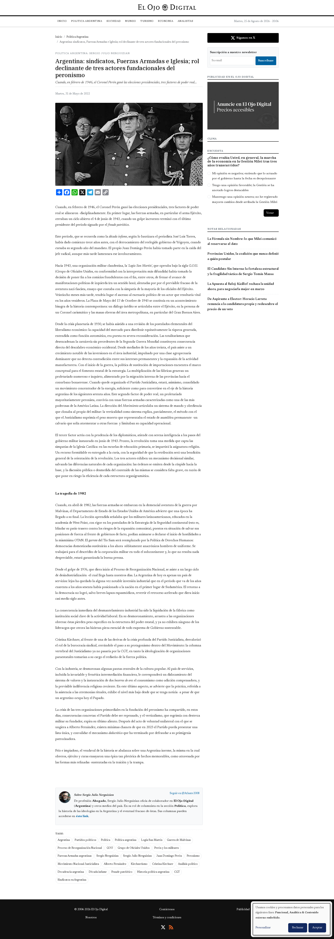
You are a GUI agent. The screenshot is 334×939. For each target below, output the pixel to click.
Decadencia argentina (71, 872)
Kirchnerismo (139, 864)
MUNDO (130, 21)
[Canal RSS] (171, 927)
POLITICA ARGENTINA (86, 21)
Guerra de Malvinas (179, 840)
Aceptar (317, 927)
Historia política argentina (153, 872)
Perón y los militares (166, 848)
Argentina (64, 840)
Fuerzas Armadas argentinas (75, 856)
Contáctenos (167, 909)
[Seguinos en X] (163, 927)
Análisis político (188, 864)
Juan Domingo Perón (169, 856)
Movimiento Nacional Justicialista (78, 864)
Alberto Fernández (115, 864)
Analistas (185, 21)
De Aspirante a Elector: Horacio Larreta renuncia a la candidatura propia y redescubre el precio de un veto (242, 304)
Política (105, 840)
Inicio (62, 21)
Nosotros (91, 917)
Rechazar (297, 927)
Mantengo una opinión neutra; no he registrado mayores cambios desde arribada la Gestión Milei (245, 199)
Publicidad (243, 909)
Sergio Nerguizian (107, 856)
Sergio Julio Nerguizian (137, 856)
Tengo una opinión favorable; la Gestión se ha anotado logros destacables (243, 188)
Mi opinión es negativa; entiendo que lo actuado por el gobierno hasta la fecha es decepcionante (244, 176)
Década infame (98, 872)
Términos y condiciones (167, 917)
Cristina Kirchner (162, 864)
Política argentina (125, 840)
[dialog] (291, 919)
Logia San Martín (151, 840)
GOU (110, 848)
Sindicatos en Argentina (72, 880)
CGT (177, 872)
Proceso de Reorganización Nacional (80, 848)
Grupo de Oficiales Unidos (134, 848)
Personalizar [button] (263, 927)
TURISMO (147, 21)
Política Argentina (77, 37)
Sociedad (114, 21)
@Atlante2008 (190, 793)
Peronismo (193, 856)
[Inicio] (167, 7)
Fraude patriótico (121, 872)
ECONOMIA (165, 21)
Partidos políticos (85, 840)
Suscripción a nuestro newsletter (233, 52)
